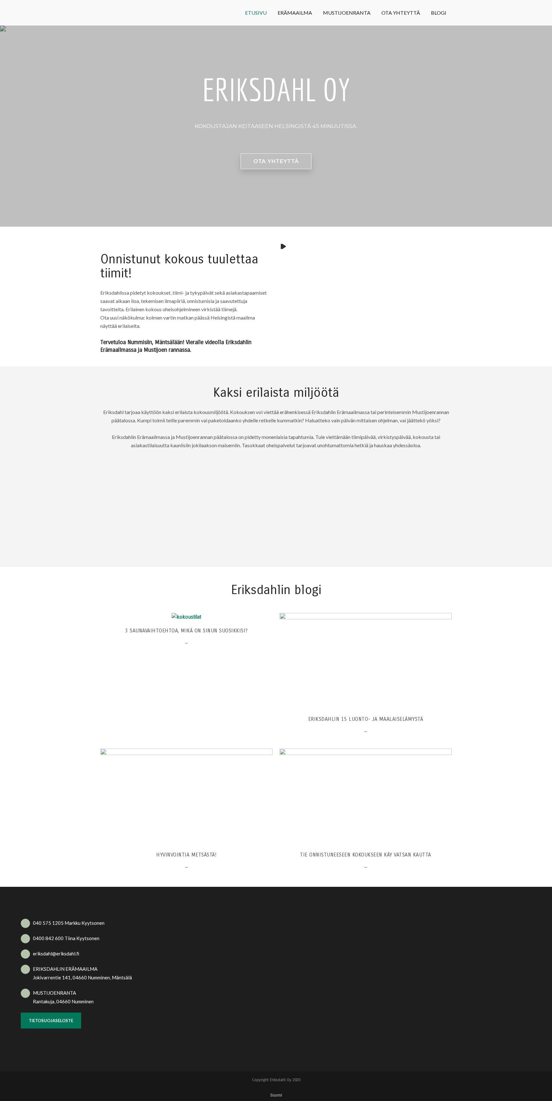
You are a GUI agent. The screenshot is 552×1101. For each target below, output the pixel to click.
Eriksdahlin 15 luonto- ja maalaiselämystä (365, 719)
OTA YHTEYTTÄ (276, 161)
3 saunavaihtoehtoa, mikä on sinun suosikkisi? (186, 631)
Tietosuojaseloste (51, 1020)
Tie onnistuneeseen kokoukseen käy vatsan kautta (365, 855)
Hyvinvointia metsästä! (186, 855)
